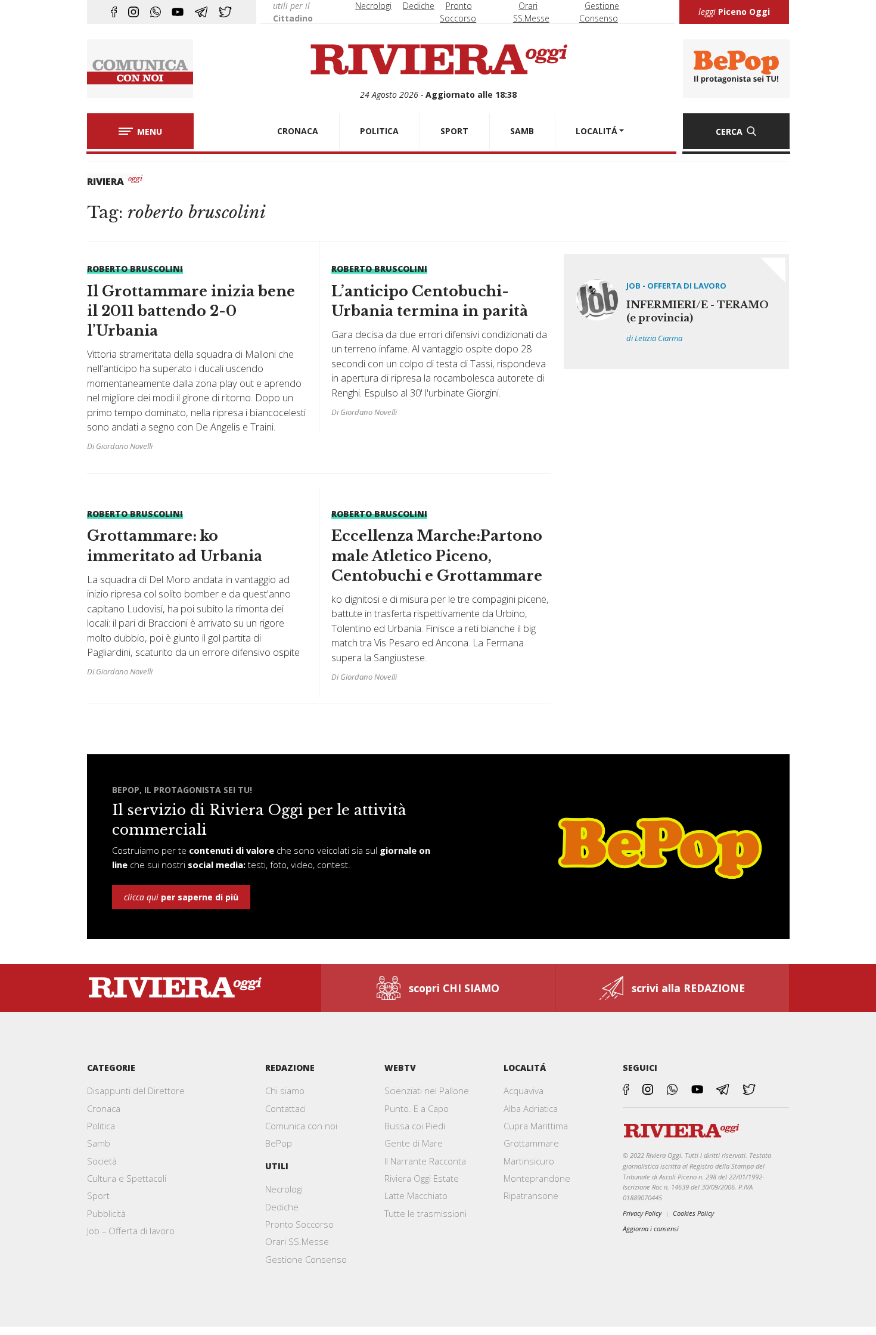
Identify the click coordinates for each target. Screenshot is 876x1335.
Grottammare (531, 1143)
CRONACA (297, 131)
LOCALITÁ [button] (596, 131)
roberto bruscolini (135, 268)
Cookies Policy (693, 1213)
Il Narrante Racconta (425, 1161)
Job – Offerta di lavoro (131, 1231)
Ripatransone (531, 1195)
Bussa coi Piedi (414, 1126)
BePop (278, 1143)
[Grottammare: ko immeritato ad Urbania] (197, 592)
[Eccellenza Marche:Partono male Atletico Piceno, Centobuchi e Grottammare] (441, 595)
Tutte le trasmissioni (425, 1213)
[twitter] (225, 12)
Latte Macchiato (416, 1195)
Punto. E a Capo (416, 1108)
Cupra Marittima (536, 1126)
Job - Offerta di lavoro (676, 285)
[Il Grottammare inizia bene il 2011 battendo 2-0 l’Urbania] (197, 357)
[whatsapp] (155, 12)
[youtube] (178, 12)
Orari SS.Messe (297, 1241)
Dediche (418, 5)
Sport (98, 1195)
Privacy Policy (642, 1213)
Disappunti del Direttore (136, 1091)
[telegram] (201, 12)
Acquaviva (523, 1091)
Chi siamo (285, 1091)
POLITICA (379, 131)
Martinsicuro (529, 1161)
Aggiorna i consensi (651, 1228)
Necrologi (373, 5)
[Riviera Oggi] (438, 60)
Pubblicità (106, 1213)
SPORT (454, 131)
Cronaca (103, 1108)
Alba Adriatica (531, 1108)
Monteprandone (537, 1178)
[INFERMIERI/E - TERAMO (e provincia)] (676, 312)
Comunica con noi (301, 1126)
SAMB (522, 131)
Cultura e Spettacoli (126, 1178)
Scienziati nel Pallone (426, 1091)
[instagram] (133, 12)
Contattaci (285, 1108)
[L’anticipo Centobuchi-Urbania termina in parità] (441, 340)
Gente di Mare (413, 1143)
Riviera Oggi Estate (421, 1178)
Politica (101, 1126)
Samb (98, 1143)
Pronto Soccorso (299, 1224)
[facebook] (114, 12)
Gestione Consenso (306, 1259)
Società (102, 1161)
